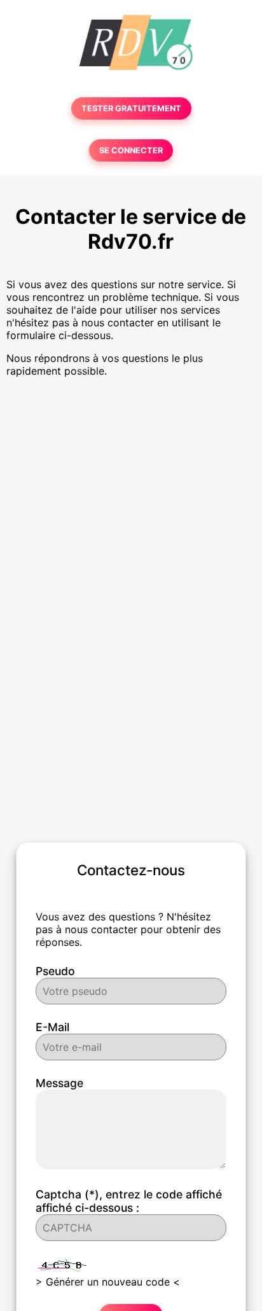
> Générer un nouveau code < (108, 1281)
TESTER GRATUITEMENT (131, 108)
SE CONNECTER (131, 150)
